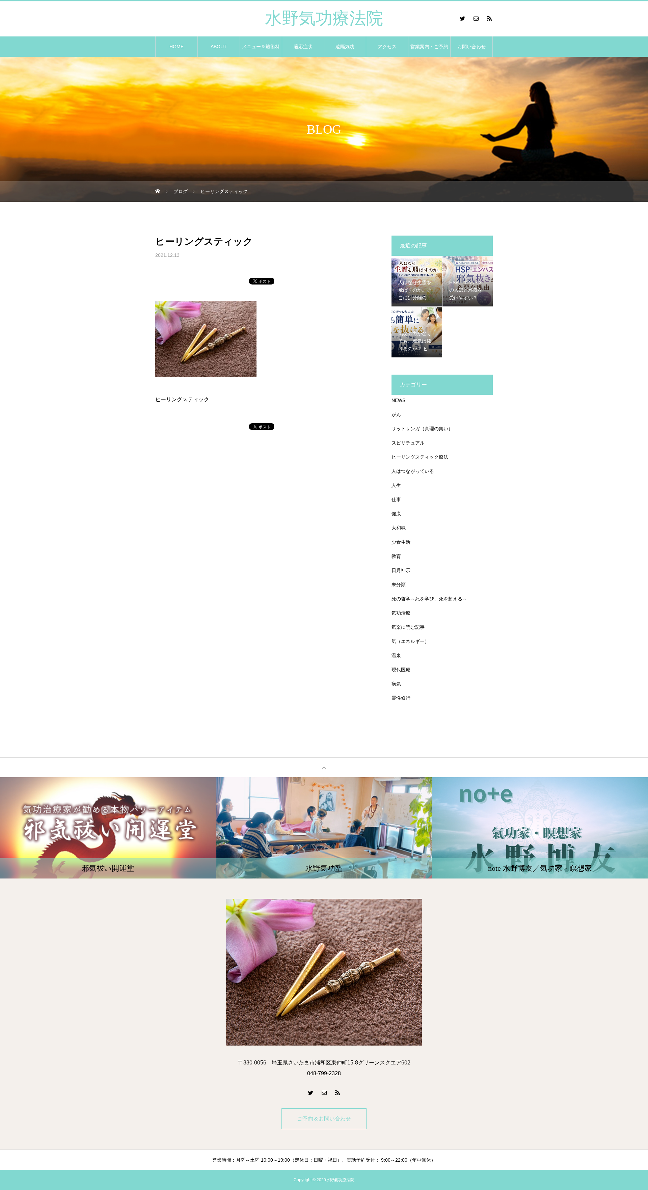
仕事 (396, 499)
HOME (176, 46)
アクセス (387, 46)
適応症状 (303, 46)
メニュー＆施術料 (261, 46)
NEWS (398, 400)
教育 (396, 556)
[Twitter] (462, 18)
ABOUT (219, 46)
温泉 (396, 655)
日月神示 (401, 570)
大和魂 (399, 528)
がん (396, 414)
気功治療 (401, 613)
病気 (396, 683)
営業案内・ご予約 (429, 46)
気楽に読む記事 (408, 627)
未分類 (399, 584)
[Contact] (476, 18)
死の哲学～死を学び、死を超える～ (429, 598)
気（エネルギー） (410, 641)
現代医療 (401, 669)
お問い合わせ (471, 46)
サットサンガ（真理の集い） (422, 428)
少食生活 (401, 542)
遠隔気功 (344, 46)
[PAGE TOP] (324, 767)
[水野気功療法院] (324, 972)
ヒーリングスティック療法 (420, 457)
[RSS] (489, 18)
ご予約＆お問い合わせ (324, 1118)
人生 (396, 485)
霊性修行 (401, 698)
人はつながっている (413, 471)
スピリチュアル (408, 442)
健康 (396, 513)
